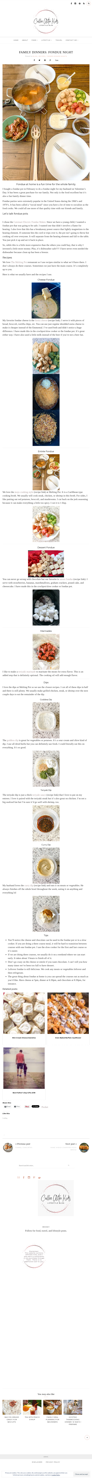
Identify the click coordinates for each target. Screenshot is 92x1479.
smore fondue (66, 579)
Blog (35, 56)
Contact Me (71, 40)
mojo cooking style (24, 492)
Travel (59, 40)
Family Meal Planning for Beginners (52, 1419)
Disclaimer (37, 1462)
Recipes (42, 56)
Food (34, 40)
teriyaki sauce (39, 794)
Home (16, 40)
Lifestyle (45, 40)
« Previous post (22, 1144)
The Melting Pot (19, 262)
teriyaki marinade (27, 671)
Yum (56, 60)
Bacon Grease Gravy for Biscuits (12, 1419)
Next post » (71, 1144)
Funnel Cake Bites (23, 1147)
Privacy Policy (53, 1462)
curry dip (28, 885)
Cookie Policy (55, 1475)
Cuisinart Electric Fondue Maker (30, 222)
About (25, 40)
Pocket (45, 1107)
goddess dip (12, 740)
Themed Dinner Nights (57, 56)
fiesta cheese (41, 320)
